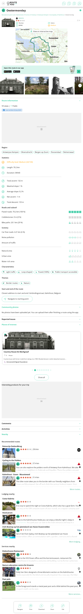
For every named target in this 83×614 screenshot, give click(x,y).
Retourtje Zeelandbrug (12, 446)
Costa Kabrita (8, 498)
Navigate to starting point (18, 299)
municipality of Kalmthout (57, 15)
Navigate (20, 609)
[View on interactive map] (41, 61)
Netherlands (19, 15)
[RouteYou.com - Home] (12, 3)
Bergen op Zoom (42, 152)
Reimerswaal (68, 152)
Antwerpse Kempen (42, 15)
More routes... (75, 489)
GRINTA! (21, 18)
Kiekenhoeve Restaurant (13, 551)
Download (41, 609)
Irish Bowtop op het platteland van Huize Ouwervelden (26, 527)
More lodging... (75, 542)
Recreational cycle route (8, 15)
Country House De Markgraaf (16, 352)
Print (30, 609)
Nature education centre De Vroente (18, 565)
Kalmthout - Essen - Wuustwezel (16, 474)
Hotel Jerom (7, 513)
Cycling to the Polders (11, 460)
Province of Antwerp (30, 15)
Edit (63, 609)
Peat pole (6, 579)
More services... (75, 594)
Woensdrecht (26, 152)
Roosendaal (56, 152)
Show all (41, 377)
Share (52, 609)
